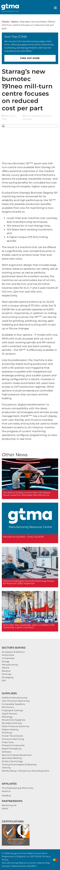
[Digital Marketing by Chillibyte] (55, 859)
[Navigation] (55, 8)
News (14, 21)
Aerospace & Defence (13, 652)
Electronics (8, 707)
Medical (6, 671)
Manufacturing (10, 664)
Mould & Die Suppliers (13, 720)
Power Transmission (12, 736)
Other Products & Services (15, 726)
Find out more (30, 58)
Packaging (7, 677)
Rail (4, 680)
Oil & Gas (6, 674)
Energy (5, 661)
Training (6, 767)
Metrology (7, 717)
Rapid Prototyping (11, 748)
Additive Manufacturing (14, 697)
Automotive (8, 655)
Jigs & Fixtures (9, 713)
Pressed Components (13, 745)
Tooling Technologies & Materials (19, 764)
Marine (5, 667)
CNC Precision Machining (15, 701)
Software (6, 752)
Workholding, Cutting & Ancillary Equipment (25, 771)
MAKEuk (6, 795)
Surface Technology (12, 761)
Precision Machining (13, 739)
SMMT (5, 808)
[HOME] (10, 8)
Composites (8, 658)
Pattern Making (10, 729)
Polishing (7, 732)
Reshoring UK (9, 805)
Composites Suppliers (13, 704)
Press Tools (8, 742)
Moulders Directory (12, 723)
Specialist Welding (12, 758)
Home (5, 21)
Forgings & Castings (12, 710)
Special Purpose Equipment (17, 755)
